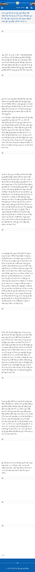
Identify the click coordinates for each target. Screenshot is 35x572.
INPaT (23, 8)
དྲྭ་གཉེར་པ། (3, 555)
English (18, 8)
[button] (2, 8)
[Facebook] (27, 8)
